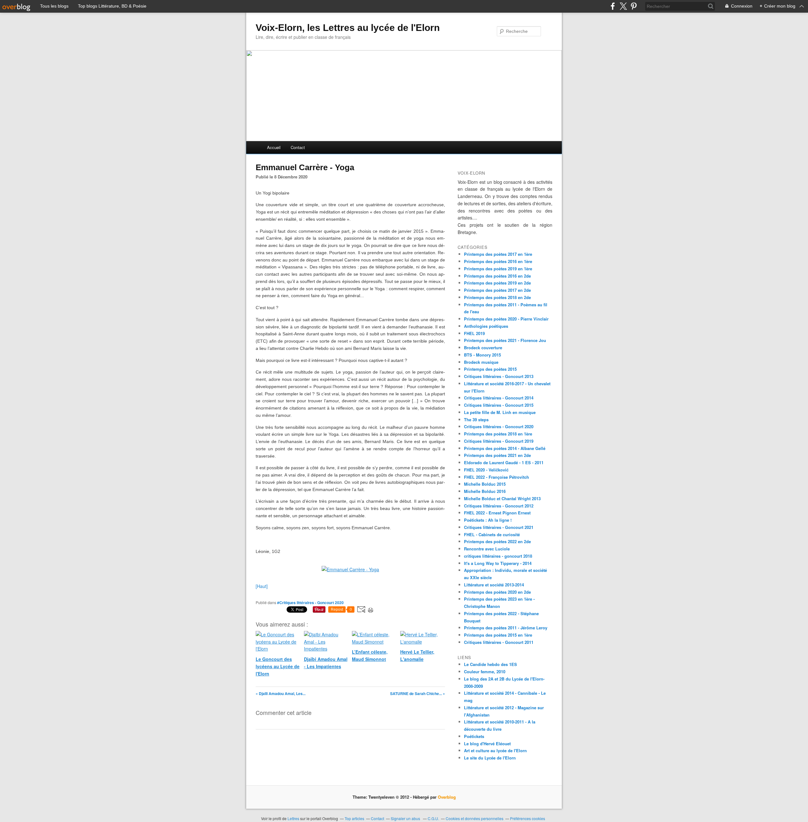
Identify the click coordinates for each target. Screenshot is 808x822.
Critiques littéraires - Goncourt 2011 (498, 642)
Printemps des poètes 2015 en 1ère (498, 635)
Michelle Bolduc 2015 (485, 484)
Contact (298, 147)
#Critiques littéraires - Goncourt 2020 (310, 602)
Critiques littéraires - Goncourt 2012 (498, 506)
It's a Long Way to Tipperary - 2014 (498, 563)
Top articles (354, 818)
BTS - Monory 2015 (482, 355)
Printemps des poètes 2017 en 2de (497, 290)
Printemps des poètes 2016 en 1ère (498, 261)
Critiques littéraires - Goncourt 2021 (498, 527)
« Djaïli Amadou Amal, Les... (281, 693)
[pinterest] (634, 6)
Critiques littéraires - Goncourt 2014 (498, 398)
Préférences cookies (527, 818)
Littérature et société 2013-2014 (494, 585)
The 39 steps (476, 420)
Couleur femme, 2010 (484, 672)
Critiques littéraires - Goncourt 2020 (498, 426)
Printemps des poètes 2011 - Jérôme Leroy (505, 628)
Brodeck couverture (483, 348)
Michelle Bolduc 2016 (485, 491)
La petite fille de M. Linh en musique (500, 412)
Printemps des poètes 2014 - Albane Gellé (504, 448)
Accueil (274, 147)
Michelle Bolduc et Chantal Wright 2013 (502, 498)
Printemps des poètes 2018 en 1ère (498, 434)
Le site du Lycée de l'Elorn (490, 758)
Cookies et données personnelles (474, 818)
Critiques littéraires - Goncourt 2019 (498, 441)
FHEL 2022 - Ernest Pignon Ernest (497, 513)
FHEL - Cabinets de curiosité (492, 534)
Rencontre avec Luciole (487, 549)
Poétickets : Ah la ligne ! (488, 520)
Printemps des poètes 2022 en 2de (497, 541)
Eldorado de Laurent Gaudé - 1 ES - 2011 (504, 462)
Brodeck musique (481, 362)
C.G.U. (433, 818)
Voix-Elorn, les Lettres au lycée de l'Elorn (348, 27)
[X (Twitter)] (623, 6)
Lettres (293, 818)
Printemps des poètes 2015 (490, 369)
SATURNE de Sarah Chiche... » (417, 693)
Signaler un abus (406, 818)
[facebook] (613, 6)
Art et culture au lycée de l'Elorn (495, 750)
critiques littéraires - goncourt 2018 (498, 556)
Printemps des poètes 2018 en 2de (497, 297)
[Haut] (262, 586)
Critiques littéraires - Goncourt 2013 (498, 376)
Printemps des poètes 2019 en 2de (497, 283)
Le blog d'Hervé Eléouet (487, 744)
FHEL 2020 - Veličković (486, 470)
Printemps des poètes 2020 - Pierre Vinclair (506, 319)
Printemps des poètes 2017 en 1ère (498, 254)
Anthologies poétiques (486, 326)
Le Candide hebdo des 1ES (490, 664)
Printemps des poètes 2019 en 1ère (498, 269)
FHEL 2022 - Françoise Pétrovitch (496, 477)
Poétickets (474, 736)
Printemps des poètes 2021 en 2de (497, 455)
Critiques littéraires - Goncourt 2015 (498, 405)
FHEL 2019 (474, 333)
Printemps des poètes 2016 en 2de (497, 276)
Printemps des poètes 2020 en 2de (497, 592)
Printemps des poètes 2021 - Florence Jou (505, 340)
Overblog (447, 797)
